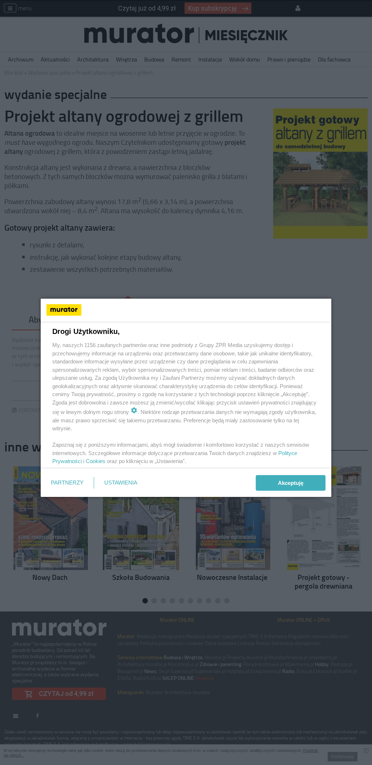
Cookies (95, 461)
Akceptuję (290, 483)
